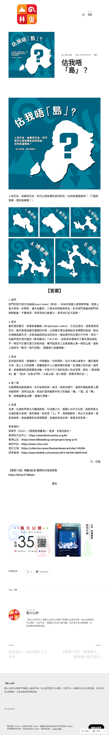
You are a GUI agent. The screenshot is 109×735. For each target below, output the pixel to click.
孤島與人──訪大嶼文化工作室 (28, 654)
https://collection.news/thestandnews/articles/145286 (53, 448)
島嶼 (15, 590)
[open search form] (83, 14)
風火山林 (68, 55)
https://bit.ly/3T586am (21, 474)
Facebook (9, 709)
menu (90, 12)
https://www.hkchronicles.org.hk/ (48, 435)
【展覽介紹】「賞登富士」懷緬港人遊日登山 (80, 654)
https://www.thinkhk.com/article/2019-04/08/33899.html (54, 452)
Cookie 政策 (57, 729)
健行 (96, 55)
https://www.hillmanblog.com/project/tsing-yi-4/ (49, 439)
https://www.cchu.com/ (34, 444)
